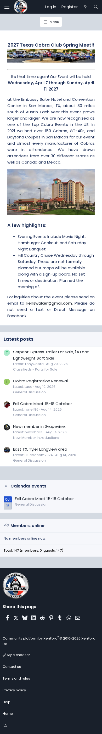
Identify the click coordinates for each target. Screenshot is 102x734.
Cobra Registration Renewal (40, 381)
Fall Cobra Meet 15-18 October (42, 403)
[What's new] (85, 7)
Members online (27, 526)
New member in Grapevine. (39, 426)
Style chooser (18, 654)
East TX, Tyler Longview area (40, 449)
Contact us (12, 666)
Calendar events (28, 486)
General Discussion (29, 392)
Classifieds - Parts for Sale (35, 369)
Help (6, 701)
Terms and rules (16, 678)
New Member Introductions (36, 437)
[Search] (96, 7)
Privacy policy (14, 690)
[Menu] (7, 7)
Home (8, 713)
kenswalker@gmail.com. (49, 303)
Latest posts (18, 339)
